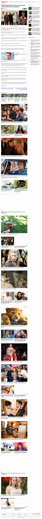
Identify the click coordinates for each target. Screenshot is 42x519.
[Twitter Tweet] (25, 9)
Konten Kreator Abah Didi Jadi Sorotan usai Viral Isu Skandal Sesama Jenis (35, 41)
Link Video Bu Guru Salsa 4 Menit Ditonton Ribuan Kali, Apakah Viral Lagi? (36, 47)
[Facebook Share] (23, 9)
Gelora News (23, 517)
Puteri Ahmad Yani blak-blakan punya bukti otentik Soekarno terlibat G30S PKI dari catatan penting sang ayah (21, 89)
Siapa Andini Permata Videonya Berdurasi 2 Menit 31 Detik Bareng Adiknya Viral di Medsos (35, 53)
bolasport (5, 85)
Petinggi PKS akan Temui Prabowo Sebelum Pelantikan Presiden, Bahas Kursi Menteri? (7, 88)
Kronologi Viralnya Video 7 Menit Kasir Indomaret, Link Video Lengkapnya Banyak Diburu (35, 62)
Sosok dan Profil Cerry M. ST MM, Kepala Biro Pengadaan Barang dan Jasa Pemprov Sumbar (36, 56)
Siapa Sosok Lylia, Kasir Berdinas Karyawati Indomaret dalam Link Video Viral (35, 44)
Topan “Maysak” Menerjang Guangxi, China (35, 59)
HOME (2, 3)
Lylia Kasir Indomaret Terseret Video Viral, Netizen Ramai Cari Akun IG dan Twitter (35, 50)
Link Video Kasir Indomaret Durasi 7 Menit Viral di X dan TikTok (35, 64)
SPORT (4, 3)
